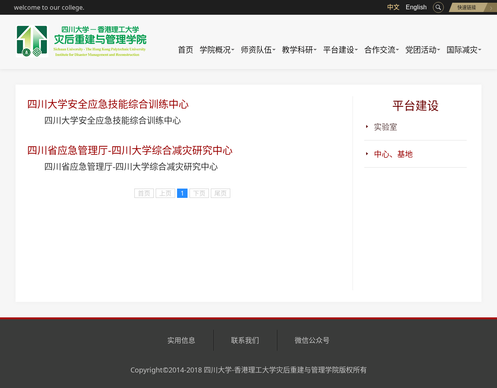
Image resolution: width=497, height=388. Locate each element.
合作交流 (379, 50)
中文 (393, 7)
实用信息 (181, 340)
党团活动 (420, 50)
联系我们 (245, 340)
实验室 (385, 127)
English (416, 7)
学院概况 (215, 50)
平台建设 (338, 50)
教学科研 (297, 50)
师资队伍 (256, 50)
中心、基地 (393, 154)
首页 (185, 50)
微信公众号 (312, 340)
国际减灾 (462, 50)
